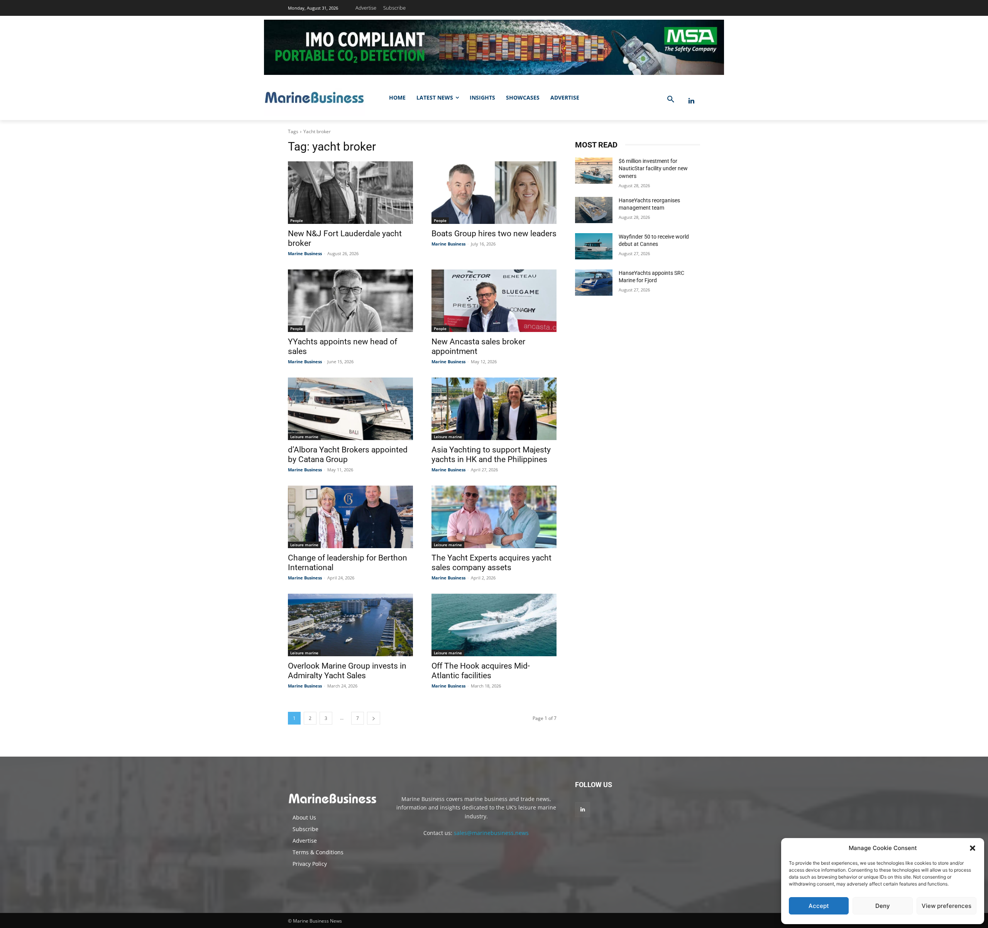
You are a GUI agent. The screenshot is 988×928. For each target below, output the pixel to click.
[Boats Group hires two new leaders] (494, 192)
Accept (819, 905)
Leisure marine (304, 436)
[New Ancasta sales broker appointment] (494, 300)
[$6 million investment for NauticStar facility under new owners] (593, 170)
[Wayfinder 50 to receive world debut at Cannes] (593, 246)
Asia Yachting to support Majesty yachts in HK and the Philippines (491, 454)
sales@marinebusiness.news (491, 833)
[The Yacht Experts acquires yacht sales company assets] (494, 517)
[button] (972, 848)
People (296, 220)
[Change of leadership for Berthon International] (350, 517)
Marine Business (305, 253)
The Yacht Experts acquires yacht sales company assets (491, 562)
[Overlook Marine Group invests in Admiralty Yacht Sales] (350, 625)
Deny (882, 905)
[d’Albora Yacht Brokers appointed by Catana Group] (350, 409)
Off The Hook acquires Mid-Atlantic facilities (480, 670)
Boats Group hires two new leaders (494, 233)
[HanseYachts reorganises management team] (593, 210)
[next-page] (373, 718)
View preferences (946, 905)
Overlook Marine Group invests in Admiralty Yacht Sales (347, 670)
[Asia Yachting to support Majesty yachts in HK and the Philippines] (494, 409)
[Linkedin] (691, 101)
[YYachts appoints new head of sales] (350, 300)
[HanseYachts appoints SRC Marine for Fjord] (593, 282)
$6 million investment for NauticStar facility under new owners (653, 168)
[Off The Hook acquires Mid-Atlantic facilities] (494, 625)
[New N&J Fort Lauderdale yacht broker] (350, 192)
